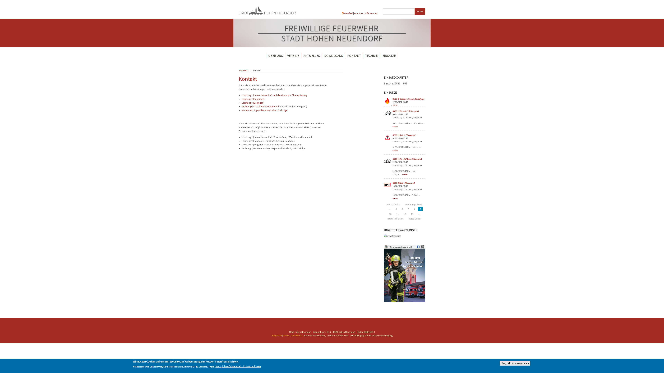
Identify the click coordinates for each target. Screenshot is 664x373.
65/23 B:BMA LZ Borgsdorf (404, 183)
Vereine (293, 56)
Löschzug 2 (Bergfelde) (253, 99)
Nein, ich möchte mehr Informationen (238, 366)
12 (405, 214)
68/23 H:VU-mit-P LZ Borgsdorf (406, 111)
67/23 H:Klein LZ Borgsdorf (404, 135)
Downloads (333, 56)
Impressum (277, 335)
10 (390, 214)
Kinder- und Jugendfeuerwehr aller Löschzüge (265, 110)
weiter (395, 105)
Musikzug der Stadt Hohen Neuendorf (260, 106)
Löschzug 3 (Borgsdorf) (253, 102)
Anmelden (358, 13)
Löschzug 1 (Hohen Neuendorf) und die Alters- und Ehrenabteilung (274, 95)
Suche (420, 11)
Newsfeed (348, 13)
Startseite (243, 70)
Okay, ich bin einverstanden (515, 363)
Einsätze (389, 56)
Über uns (275, 56)
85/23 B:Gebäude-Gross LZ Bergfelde (408, 99)
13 (412, 214)
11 (397, 214)
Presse (286, 335)
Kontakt (373, 13)
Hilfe (367, 13)
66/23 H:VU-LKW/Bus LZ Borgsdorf (407, 159)
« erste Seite (393, 204)
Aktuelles (311, 56)
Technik (371, 56)
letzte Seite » (415, 218)
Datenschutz (296, 335)
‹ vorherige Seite (413, 204)
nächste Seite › (395, 218)
